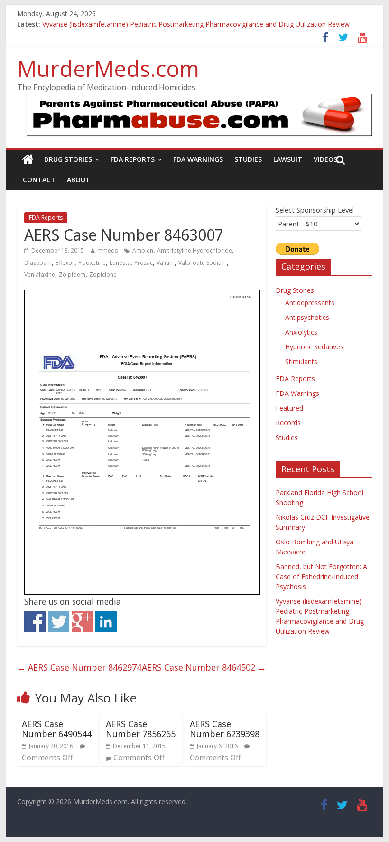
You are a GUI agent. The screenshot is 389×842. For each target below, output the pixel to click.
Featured (289, 407)
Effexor (65, 263)
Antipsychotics (307, 317)
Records (288, 422)
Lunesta (120, 263)
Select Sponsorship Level (315, 210)
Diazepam (38, 263)
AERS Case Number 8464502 (204, 667)
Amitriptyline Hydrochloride (194, 250)
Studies (248, 159)
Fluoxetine (92, 263)
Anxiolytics (301, 332)
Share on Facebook (35, 621)
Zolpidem (72, 275)
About (78, 179)
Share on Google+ (82, 621)
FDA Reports (133, 159)
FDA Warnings (198, 159)
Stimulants (301, 361)
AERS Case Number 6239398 (224, 729)
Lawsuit (287, 159)
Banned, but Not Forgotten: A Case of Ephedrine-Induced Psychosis (321, 576)
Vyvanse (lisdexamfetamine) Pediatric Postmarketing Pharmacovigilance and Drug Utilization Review (196, 26)
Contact (39, 179)
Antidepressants (309, 302)
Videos (325, 159)
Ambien (142, 250)
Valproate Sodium (202, 263)
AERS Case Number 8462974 (79, 667)
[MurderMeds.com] (27, 159)
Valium (166, 263)
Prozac (143, 263)
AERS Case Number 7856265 (141, 729)
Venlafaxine (39, 275)
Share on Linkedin (106, 621)
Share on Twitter (58, 621)
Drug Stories (68, 159)
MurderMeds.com (108, 68)
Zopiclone (103, 275)
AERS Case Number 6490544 (57, 729)
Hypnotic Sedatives (314, 346)
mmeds (107, 250)
